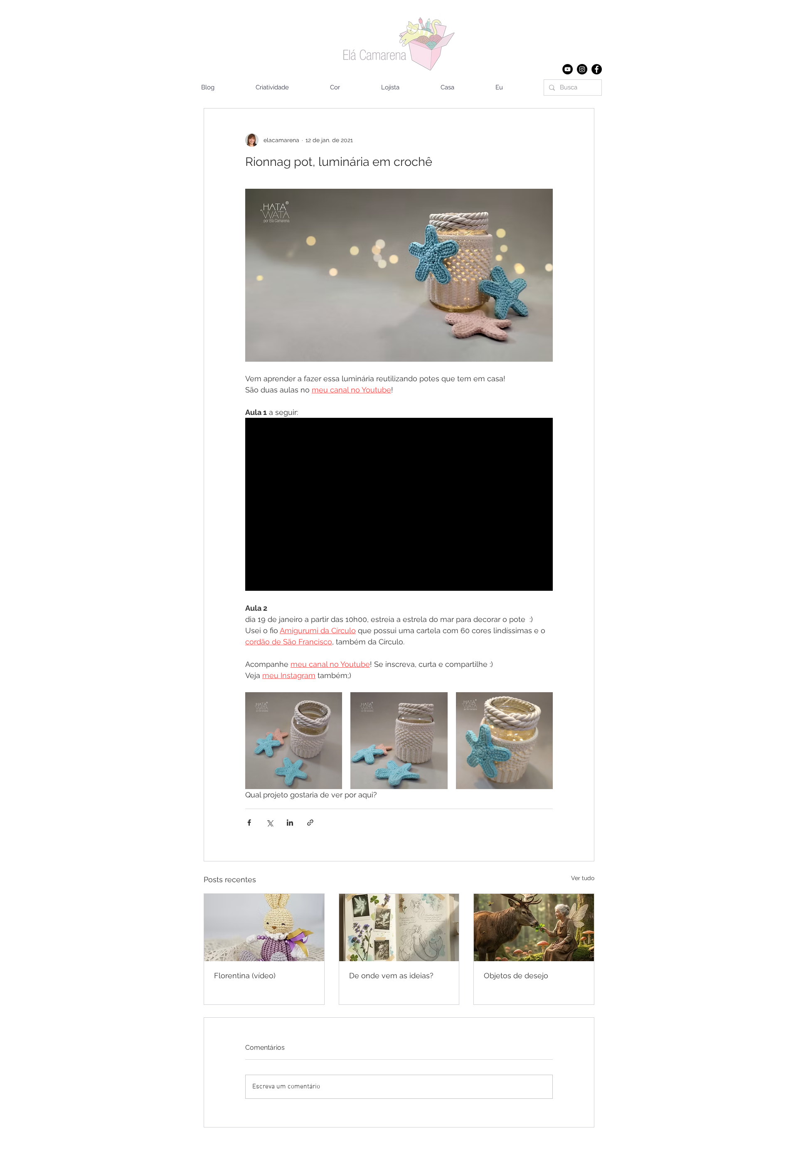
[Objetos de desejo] (534, 927)
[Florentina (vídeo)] (264, 927)
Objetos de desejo (516, 975)
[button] (461, 87)
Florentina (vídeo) (245, 975)
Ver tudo (582, 878)
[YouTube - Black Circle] (567, 69)
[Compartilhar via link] (310, 822)
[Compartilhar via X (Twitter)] (269, 822)
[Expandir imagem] (293, 740)
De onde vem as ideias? (391, 975)
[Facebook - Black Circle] (596, 69)
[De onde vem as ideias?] (399, 927)
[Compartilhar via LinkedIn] (290, 822)
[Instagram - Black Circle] (582, 69)
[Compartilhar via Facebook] (249, 822)
